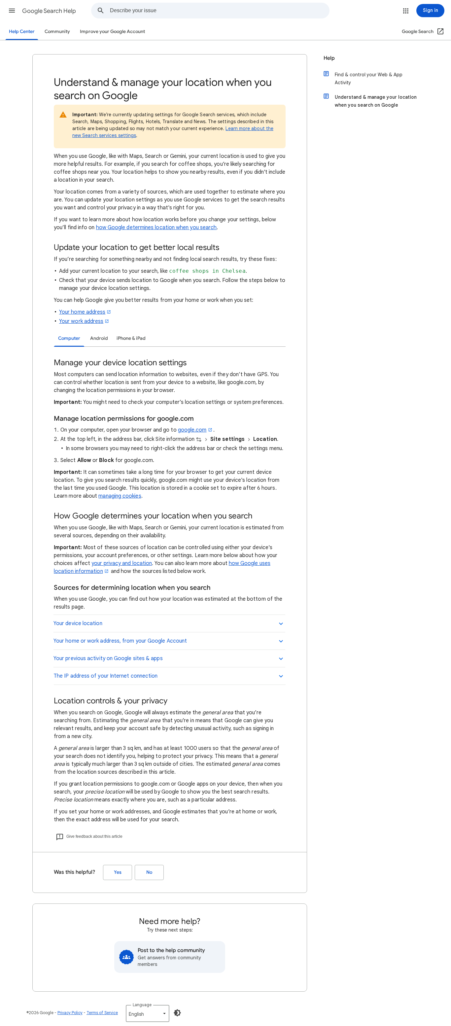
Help (329, 58)
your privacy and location (121, 563)
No (149, 872)
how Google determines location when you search (156, 227)
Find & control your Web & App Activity (368, 79)
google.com (192, 430)
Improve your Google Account (112, 31)
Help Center (22, 31)
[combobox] (219, 10)
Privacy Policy (70, 1012)
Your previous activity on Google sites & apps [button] (108, 658)
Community (57, 31)
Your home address (82, 312)
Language (142, 1004)
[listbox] (147, 1013)
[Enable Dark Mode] (177, 1013)
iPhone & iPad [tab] (131, 338)
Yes (117, 872)
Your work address (81, 321)
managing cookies (119, 496)
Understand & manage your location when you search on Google (376, 101)
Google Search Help (49, 11)
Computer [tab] (69, 338)
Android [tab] (99, 338)
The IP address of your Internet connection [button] (105, 676)
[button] (12, 10)
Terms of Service (102, 1012)
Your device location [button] (77, 623)
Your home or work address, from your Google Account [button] (120, 641)
